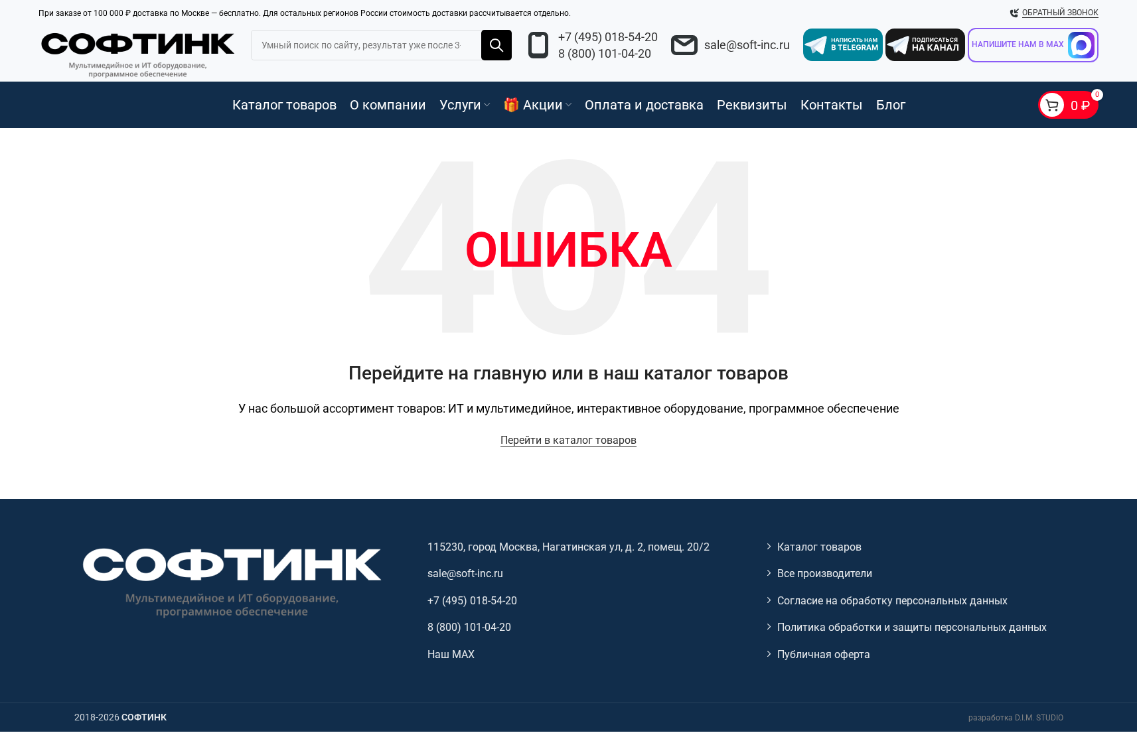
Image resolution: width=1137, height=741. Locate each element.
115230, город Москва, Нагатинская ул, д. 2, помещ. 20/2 (568, 547)
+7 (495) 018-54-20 (608, 37)
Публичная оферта (823, 654)
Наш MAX (451, 654)
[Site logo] (138, 52)
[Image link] (230, 581)
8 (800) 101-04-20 (604, 53)
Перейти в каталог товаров (568, 440)
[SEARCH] (496, 45)
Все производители (824, 573)
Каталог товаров (819, 547)
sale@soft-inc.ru (747, 45)
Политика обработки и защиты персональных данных (912, 627)
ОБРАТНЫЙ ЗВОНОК (1060, 12)
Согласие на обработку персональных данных (892, 600)
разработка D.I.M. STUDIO (1015, 717)
